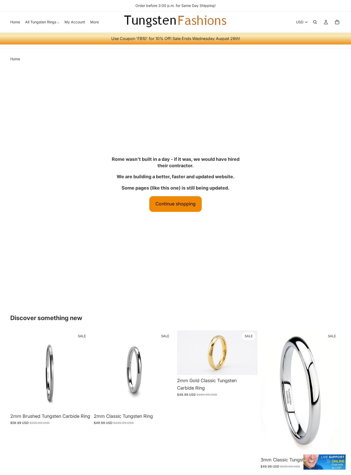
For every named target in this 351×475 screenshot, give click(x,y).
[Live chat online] (324, 462)
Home (15, 59)
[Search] (315, 22)
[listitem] (94, 22)
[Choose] (82, 402)
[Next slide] (249, 352)
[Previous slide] (184, 352)
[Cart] (337, 22)
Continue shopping (175, 203)
